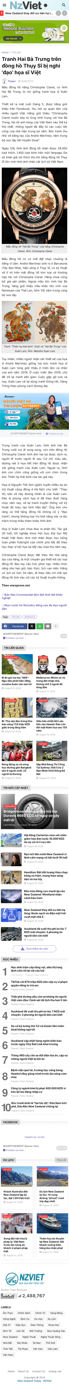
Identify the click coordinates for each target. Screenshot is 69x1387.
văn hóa (37, 1348)
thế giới (16, 52)
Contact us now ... (56, 433)
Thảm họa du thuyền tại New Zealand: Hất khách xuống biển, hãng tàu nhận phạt (51, 1243)
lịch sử (20, 1330)
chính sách (24, 1313)
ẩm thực (8, 1313)
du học (38, 1319)
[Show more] (55, 626)
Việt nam (8, 1354)
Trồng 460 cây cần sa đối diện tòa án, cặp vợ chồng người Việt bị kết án (39, 1057)
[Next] (64, 13)
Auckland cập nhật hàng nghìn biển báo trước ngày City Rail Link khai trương (36, 1042)
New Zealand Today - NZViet (34, 1380)
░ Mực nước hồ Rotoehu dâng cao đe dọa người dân (34, 606)
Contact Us (38, 1371)
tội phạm (23, 1348)
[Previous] (58, 13)
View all (61, 1160)
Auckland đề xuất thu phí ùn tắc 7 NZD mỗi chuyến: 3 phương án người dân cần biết (45, 932)
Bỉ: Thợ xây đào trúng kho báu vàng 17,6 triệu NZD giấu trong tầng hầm (17, 724)
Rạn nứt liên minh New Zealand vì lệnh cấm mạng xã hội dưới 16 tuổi (45, 855)
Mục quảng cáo (56, 1330)
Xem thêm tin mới (36, 948)
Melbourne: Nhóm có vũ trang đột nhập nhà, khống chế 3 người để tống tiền (50, 682)
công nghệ (9, 1319)
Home (5, 52)
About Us (23, 1371)
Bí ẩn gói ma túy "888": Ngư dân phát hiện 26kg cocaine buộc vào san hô (17, 680)
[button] (4, 5)
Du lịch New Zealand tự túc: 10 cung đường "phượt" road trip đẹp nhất (51, 1196)
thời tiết (8, 1348)
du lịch (52, 1319)
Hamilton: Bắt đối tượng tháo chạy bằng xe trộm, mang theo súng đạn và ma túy (46, 876)
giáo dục (20, 1325)
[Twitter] (31, 626)
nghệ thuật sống (50, 1336)
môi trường (36, 1330)
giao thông (37, 1325)
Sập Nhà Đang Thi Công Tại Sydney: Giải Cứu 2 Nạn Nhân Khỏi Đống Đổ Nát (50, 769)
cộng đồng (56, 1313)
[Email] (47, 626)
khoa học (53, 1325)
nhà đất (7, 1342)
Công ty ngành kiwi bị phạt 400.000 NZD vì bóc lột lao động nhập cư (38, 1090)
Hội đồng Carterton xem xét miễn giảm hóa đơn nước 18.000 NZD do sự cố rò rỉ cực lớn (45, 839)
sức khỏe (22, 1342)
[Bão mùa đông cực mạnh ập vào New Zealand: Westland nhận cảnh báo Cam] (11, 896)
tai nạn (37, 1342)
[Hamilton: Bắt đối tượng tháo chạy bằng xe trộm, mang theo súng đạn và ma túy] (11, 877)
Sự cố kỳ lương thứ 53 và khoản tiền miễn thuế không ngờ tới (37, 1027)
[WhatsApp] (39, 626)
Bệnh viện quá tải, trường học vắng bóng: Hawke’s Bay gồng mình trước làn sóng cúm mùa (39, 1073)
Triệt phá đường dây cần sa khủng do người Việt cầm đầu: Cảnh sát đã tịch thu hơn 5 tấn (39, 998)
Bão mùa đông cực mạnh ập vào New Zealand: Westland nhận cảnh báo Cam (44, 894)
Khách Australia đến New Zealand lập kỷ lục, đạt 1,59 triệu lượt (17, 1194)
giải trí (6, 1325)
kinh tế (7, 1330)
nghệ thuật (29, 1336)
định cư (25, 1319)
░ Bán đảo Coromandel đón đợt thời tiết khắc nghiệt (32, 596)
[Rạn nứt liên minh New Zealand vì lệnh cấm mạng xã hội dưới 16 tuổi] (11, 859)
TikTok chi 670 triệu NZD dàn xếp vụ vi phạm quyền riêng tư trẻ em (39, 983)
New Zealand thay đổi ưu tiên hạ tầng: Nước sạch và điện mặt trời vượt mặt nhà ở (29, 13)
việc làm (53, 1348)
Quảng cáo (55, 1371)
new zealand (10, 1336)
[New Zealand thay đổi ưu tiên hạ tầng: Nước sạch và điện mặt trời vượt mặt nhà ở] (11, 915)
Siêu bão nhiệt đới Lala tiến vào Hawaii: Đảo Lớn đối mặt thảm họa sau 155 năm (51, 726)
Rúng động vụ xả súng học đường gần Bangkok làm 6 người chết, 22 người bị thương (16, 769)
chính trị (40, 1313)
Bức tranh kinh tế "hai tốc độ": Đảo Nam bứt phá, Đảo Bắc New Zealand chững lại (39, 1104)
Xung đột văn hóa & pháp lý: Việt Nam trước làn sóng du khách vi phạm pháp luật (16, 1245)
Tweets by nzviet (34, 1136)
